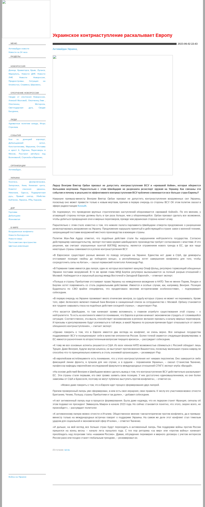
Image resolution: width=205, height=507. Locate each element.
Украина (23, 200)
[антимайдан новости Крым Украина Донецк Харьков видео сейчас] (26, 37)
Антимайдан (15, 169)
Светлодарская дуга (21, 108)
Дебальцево (14, 216)
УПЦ (30, 200)
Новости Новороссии (32, 77)
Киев (24, 185)
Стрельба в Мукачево (32, 157)
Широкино (35, 85)
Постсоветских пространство (22, 242)
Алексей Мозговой (18, 100)
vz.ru (67, 450)
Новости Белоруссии (19, 235)
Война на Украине (17, 477)
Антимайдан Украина (65, 49)
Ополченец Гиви (36, 100)
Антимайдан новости (19, 48)
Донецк (12, 70)
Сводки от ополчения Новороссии (27, 97)
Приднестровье (16, 81)
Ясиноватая (14, 219)
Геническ (13, 182)
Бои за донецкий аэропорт (27, 139)
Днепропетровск (37, 182)
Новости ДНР (28, 74)
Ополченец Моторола (27, 104)
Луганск (41, 70)
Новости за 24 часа (18, 52)
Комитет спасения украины (27, 189)
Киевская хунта (37, 185)
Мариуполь (14, 74)
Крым (33, 70)
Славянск (25, 85)
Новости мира (15, 239)
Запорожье (14, 185)
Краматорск (23, 70)
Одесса (24, 193)
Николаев (13, 193)
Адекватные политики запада (23, 123)
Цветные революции (19, 246)
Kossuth (82, 206)
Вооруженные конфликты (21, 231)
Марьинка (30, 146)
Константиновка (16, 146)
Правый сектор (24, 196)
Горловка (13, 212)
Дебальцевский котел (27, 143)
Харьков (37, 200)
